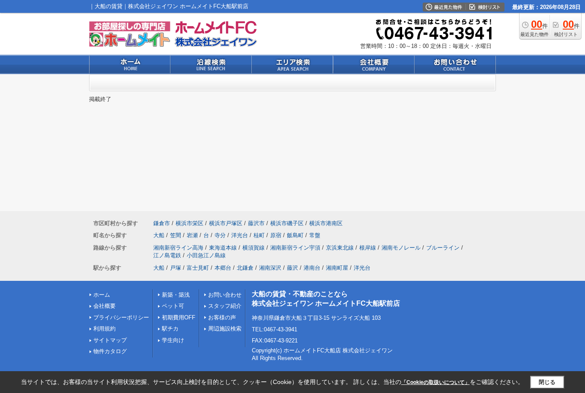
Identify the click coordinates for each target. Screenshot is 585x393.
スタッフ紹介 (225, 306)
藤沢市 (256, 223)
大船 (158, 235)
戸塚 (175, 268)
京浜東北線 (340, 247)
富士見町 (198, 268)
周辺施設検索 (225, 328)
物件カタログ (110, 351)
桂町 (259, 235)
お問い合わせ (225, 295)
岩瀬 (192, 235)
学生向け (173, 340)
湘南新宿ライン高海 (178, 247)
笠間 (175, 235)
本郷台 (223, 268)
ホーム (101, 295)
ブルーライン (443, 247)
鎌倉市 (161, 223)
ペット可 (173, 306)
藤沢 (292, 268)
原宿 (275, 235)
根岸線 (367, 247)
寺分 (220, 235)
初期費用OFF (178, 317)
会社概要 (104, 306)
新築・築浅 (176, 295)
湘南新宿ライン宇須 (295, 247)
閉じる (547, 382)
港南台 (312, 268)
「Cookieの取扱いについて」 (435, 382)
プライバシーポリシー (121, 317)
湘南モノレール (401, 247)
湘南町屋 (337, 268)
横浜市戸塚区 (225, 223)
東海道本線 (223, 247)
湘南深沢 (270, 268)
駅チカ (170, 328)
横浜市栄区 (189, 223)
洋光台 (239, 235)
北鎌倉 (245, 268)
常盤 (314, 235)
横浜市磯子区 (287, 223)
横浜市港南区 (326, 223)
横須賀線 (253, 247)
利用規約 (104, 328)
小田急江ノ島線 (206, 255)
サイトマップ (110, 340)
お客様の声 (222, 317)
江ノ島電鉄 (167, 255)
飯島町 (295, 235)
